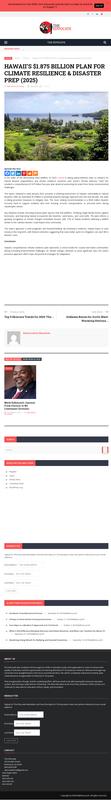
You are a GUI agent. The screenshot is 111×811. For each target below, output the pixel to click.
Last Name (9, 582)
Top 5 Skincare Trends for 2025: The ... (29, 317)
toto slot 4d (7, 784)
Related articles (13, 359)
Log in (11, 475)
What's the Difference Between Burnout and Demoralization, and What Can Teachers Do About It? (57, 631)
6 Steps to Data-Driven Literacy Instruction (30, 619)
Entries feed (14, 479)
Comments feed (16, 483)
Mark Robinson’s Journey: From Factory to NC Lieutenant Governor (20, 405)
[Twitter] (12, 173)
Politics (8, 58)
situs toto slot (8, 781)
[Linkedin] (18, 173)
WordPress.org (16, 487)
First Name (9, 574)
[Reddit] (29, 173)
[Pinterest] (24, 173)
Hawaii (61, 177)
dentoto (5, 775)
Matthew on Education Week (25, 603)
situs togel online (9, 772)
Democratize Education (15, 86)
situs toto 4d (7, 778)
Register (13, 471)
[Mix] (35, 173)
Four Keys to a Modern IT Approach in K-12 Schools (33, 625)
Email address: (11, 564)
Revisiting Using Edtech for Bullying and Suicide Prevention (38, 640)
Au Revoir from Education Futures (25, 613)
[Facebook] (7, 173)
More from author (31, 359)
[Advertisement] (56, 279)
